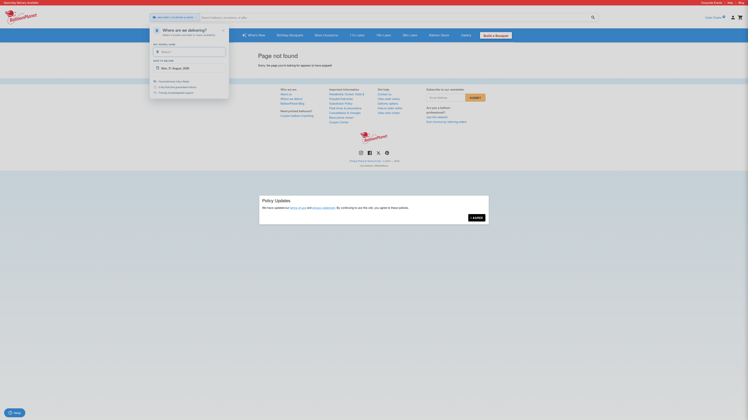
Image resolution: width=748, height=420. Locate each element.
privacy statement (323, 208)
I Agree (477, 218)
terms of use (298, 208)
